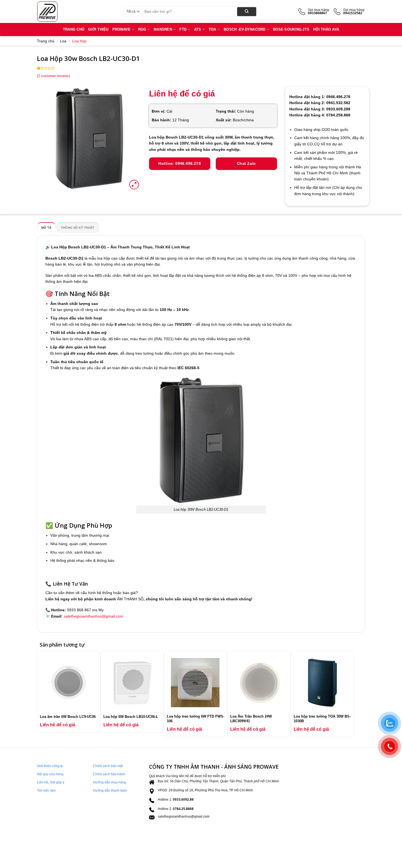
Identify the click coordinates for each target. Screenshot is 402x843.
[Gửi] (246, 11)
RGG (142, 29)
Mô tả (46, 227)
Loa (63, 41)
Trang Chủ (73, 29)
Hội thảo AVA (326, 29)
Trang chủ (45, 41)
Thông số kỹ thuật (78, 227)
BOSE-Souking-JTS (291, 29)
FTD (183, 29)
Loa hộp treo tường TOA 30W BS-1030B (322, 718)
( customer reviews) (53, 76)
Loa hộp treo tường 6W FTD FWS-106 (195, 718)
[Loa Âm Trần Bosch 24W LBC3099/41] (259, 682)
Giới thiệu (98, 29)
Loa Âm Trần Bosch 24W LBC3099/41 (251, 718)
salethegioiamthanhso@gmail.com (93, 616)
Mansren (163, 29)
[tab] (46, 227)
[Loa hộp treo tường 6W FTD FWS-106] (195, 682)
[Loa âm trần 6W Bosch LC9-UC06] (68, 682)
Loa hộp (79, 41)
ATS (197, 29)
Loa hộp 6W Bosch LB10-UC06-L (130, 717)
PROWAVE (121, 29)
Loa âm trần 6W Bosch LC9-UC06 (68, 717)
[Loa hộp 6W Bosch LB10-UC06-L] (132, 682)
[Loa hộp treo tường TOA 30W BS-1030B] (322, 682)
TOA (212, 29)
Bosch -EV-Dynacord (245, 29)
